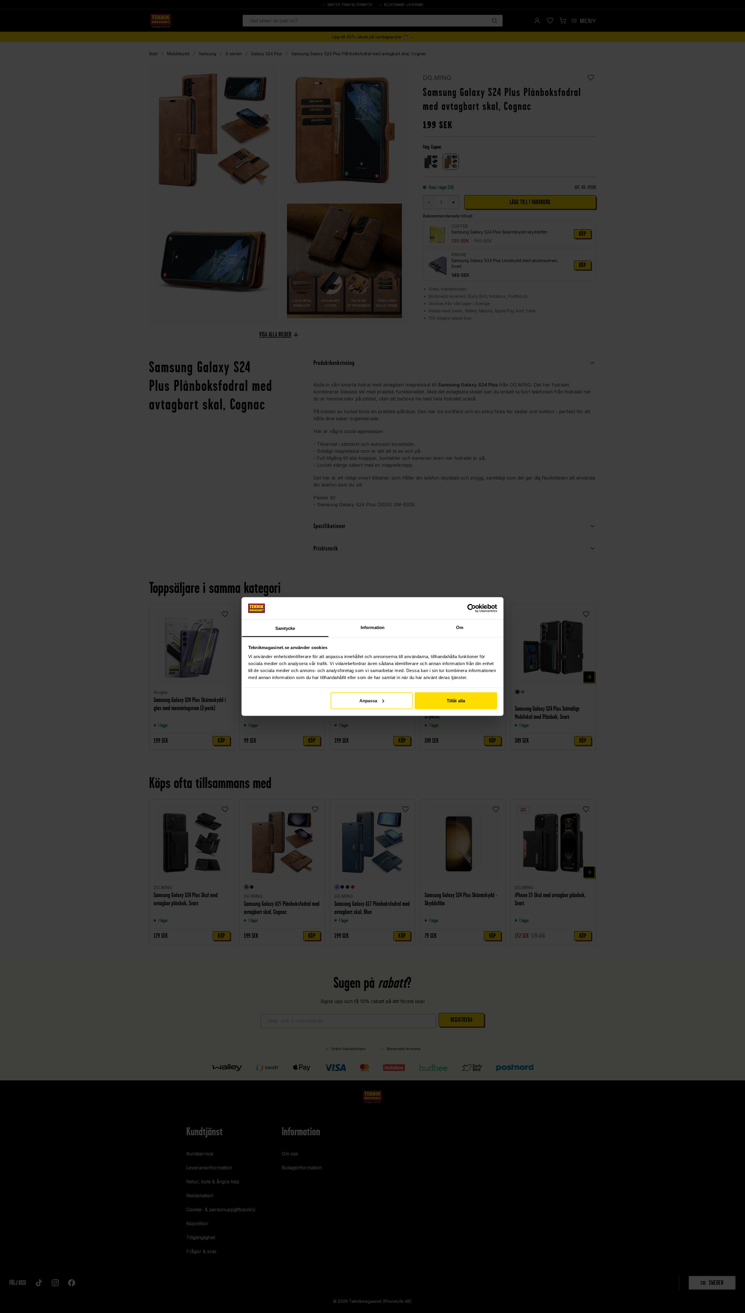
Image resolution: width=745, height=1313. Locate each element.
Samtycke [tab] (285, 628)
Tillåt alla (456, 700)
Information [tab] (372, 627)
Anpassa (368, 700)
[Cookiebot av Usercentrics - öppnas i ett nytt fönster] (471, 608)
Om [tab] (459, 627)
